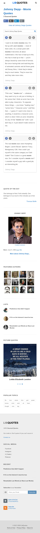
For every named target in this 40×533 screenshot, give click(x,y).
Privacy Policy (21, 528)
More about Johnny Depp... (20, 254)
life (5, 400)
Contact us (6, 437)
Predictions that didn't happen (20, 309)
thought (7, 406)
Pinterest (7, 457)
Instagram (8, 451)
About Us (30, 528)
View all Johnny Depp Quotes (20, 25)
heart (28, 403)
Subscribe (32, 492)
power (33, 400)
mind (12, 403)
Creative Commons (20, 245)
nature (16, 400)
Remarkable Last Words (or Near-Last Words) (18, 481)
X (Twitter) (8, 454)
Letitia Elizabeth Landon (20, 379)
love (10, 400)
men (13, 406)
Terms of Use (11, 528)
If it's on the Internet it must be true (21, 317)
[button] (36, 2)
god (27, 400)
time (22, 400)
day (18, 406)
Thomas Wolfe (32, 201)
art (23, 403)
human (7, 403)
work (18, 403)
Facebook (8, 448)
